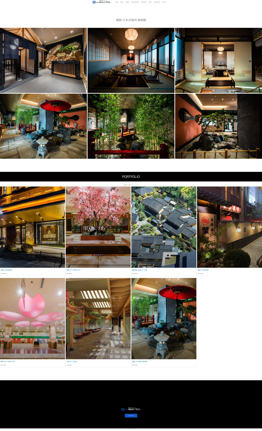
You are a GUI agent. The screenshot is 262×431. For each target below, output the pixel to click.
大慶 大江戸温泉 (71, 361)
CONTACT (164, 2)
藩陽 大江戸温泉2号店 (8, 361)
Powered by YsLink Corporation (131, 428)
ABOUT (150, 2)
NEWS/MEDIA (157, 2)
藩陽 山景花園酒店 (6, 270)
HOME (116, 2)
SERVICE (127, 2)
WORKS (122, 2)
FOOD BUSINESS (135, 2)
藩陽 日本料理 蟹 (203, 270)
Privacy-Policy (120, 427)
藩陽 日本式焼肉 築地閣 (139, 361)
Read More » (4, 273)
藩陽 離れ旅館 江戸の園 (139, 270)
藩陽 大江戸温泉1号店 (73, 270)
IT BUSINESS (144, 2)
